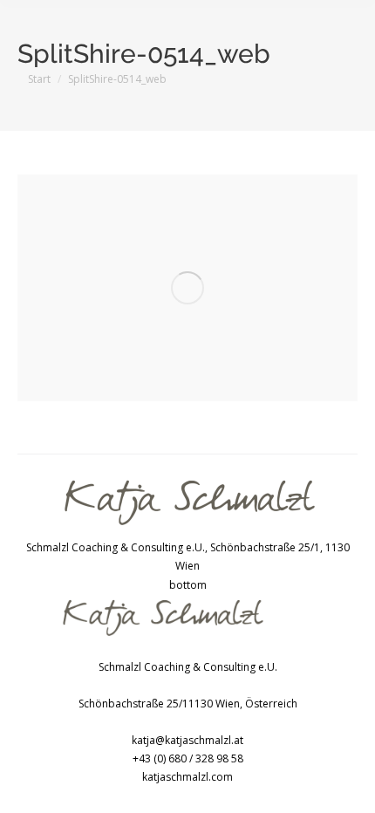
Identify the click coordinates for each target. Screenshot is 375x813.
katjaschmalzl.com (187, 776)
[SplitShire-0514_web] (187, 287)
